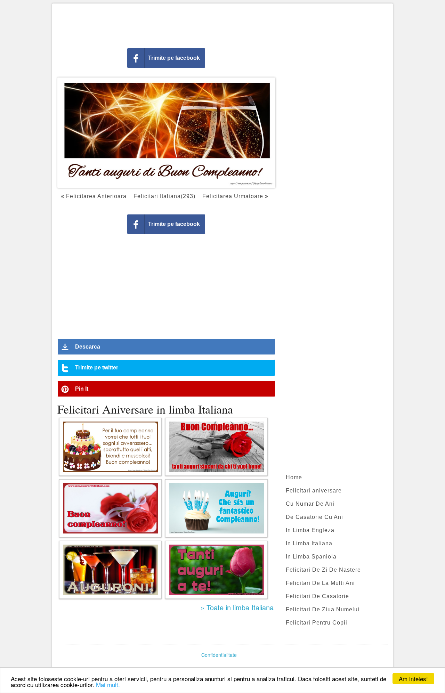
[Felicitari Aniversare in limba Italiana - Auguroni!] (110, 570)
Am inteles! (413, 678)
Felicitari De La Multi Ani (320, 583)
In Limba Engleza (310, 530)
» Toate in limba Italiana (237, 607)
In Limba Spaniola (311, 557)
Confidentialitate (219, 654)
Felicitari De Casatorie (317, 596)
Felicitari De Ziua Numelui (322, 609)
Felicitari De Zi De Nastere (323, 570)
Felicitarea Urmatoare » (235, 196)
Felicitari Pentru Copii (316, 623)
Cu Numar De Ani (310, 504)
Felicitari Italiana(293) (164, 196)
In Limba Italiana (309, 543)
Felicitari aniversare (314, 491)
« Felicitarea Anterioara (94, 196)
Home (294, 477)
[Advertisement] (222, 24)
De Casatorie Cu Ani (314, 517)
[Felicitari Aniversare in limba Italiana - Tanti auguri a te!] (216, 570)
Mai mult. (108, 684)
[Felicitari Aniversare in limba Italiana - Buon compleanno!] (110, 508)
